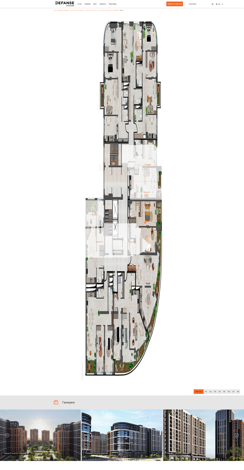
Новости (103, 4)
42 (210, 392)
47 (233, 392)
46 (229, 392)
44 (220, 392)
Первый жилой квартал (77, 10)
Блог (95, 4)
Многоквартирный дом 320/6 (109, 10)
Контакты (192, 4)
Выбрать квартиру (175, 4)
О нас (79, 4)
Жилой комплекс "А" (92, 10)
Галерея (87, 4)
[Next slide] (237, 435)
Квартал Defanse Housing (60, 10)
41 (206, 392)
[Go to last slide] (7, 435)
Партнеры (112, 4)
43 (215, 392)
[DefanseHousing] (64, 4)
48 (238, 392)
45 (224, 392)
